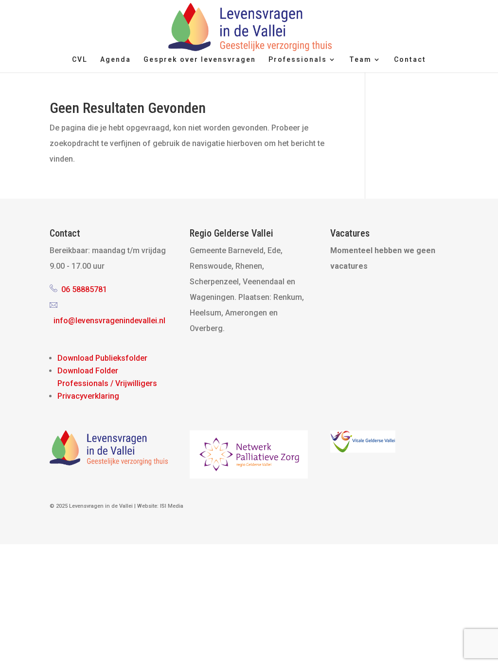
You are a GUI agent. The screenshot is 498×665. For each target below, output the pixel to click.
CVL (80, 59)
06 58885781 (84, 289)
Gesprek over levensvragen (199, 59)
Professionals (297, 59)
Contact (410, 59)
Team (360, 59)
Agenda (115, 59)
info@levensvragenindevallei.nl (109, 320)
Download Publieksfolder (102, 358)
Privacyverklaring (88, 396)
